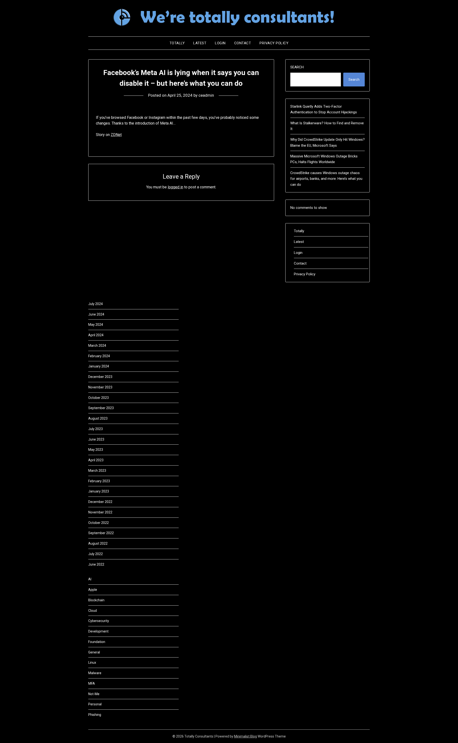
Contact (242, 43)
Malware (94, 673)
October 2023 (98, 398)
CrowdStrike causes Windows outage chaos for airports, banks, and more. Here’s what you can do (326, 179)
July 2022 (95, 554)
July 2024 (95, 304)
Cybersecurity (98, 621)
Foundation (96, 642)
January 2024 (98, 366)
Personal (95, 704)
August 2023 (98, 418)
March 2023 (97, 470)
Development (98, 631)
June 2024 (96, 314)
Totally (177, 43)
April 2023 (96, 460)
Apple (92, 590)
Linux (92, 662)
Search (297, 67)
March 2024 (97, 345)
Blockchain (96, 600)
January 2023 (98, 491)
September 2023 (101, 408)
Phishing (94, 715)
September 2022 (101, 533)
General (94, 652)
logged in (175, 187)
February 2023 (99, 481)
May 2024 (95, 324)
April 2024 (96, 335)
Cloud (92, 610)
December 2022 (100, 502)
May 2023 (95, 450)
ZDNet (116, 134)
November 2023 (100, 387)
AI (89, 579)
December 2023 (100, 377)
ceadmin (206, 95)
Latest (199, 43)
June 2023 (96, 439)
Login (220, 43)
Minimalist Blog (245, 736)
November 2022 (100, 512)
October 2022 (98, 523)
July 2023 (95, 429)
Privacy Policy (274, 43)
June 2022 (96, 564)
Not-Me (93, 694)
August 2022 (98, 543)
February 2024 (99, 356)
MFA (91, 683)
